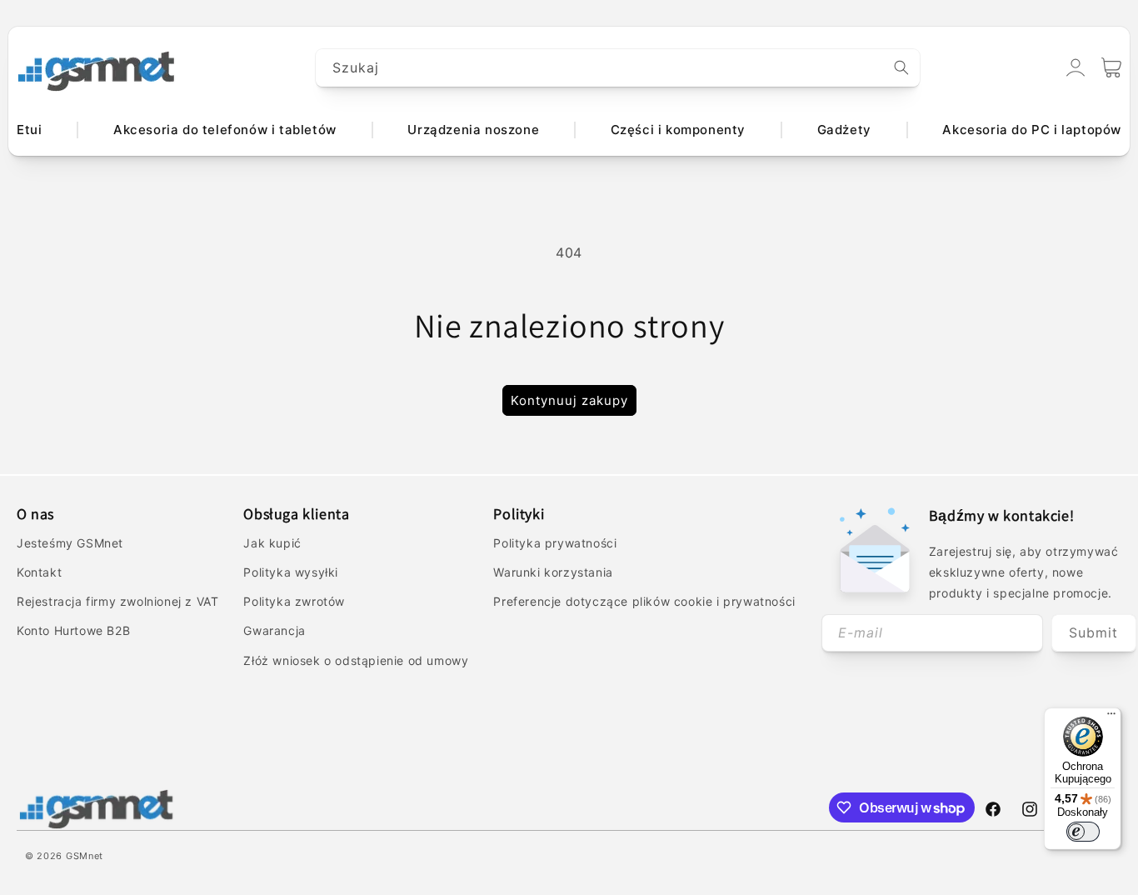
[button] (1111, 68)
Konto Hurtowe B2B (73, 630)
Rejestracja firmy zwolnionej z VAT (117, 601)
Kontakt (39, 572)
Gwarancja (274, 630)
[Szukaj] (901, 67)
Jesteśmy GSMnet (70, 543)
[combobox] (618, 68)
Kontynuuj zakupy (569, 400)
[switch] (1083, 832)
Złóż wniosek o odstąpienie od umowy (355, 660)
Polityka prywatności (554, 543)
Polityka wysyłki (290, 572)
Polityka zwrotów (294, 601)
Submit (1093, 632)
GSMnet (84, 856)
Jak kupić (272, 543)
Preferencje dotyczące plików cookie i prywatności (644, 601)
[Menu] (1111, 718)
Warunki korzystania (552, 572)
